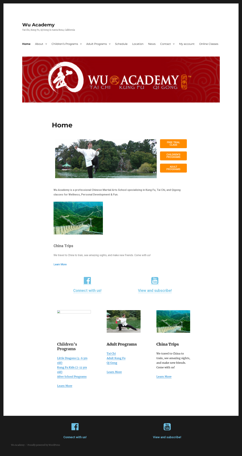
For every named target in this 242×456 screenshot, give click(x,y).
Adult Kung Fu (116, 358)
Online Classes (208, 43)
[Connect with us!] (87, 280)
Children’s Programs (65, 43)
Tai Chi (111, 353)
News (152, 43)
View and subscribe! (155, 290)
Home (26, 43)
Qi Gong (112, 362)
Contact (165, 43)
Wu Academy (38, 25)
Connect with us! (87, 290)
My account (187, 43)
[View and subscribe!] (155, 280)
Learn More (60, 264)
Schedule (121, 43)
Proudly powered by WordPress (43, 445)
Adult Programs (96, 43)
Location (138, 43)
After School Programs (72, 376)
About (39, 43)
